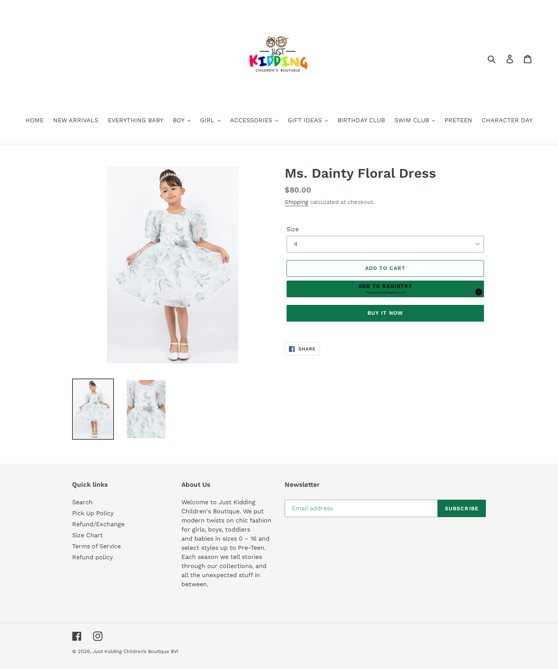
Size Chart (87, 535)
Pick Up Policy (92, 513)
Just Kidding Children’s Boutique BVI (135, 651)
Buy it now (385, 313)
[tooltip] (478, 292)
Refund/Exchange (98, 524)
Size (293, 229)
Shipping (296, 202)
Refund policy (92, 557)
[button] (385, 289)
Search (82, 502)
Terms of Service (96, 546)
